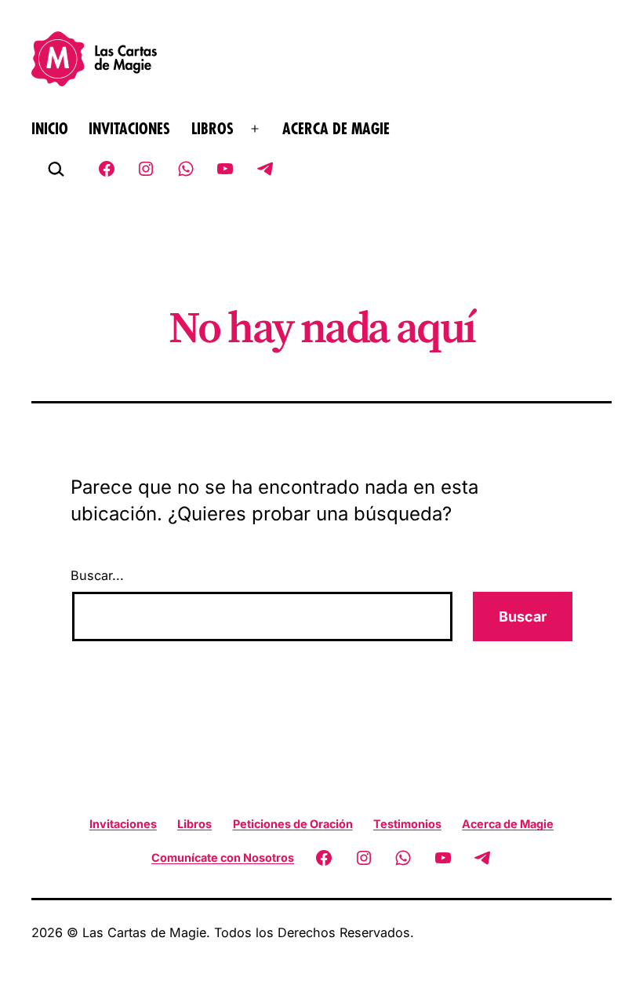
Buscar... (97, 575)
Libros (212, 129)
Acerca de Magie (336, 129)
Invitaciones (129, 129)
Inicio (49, 129)
